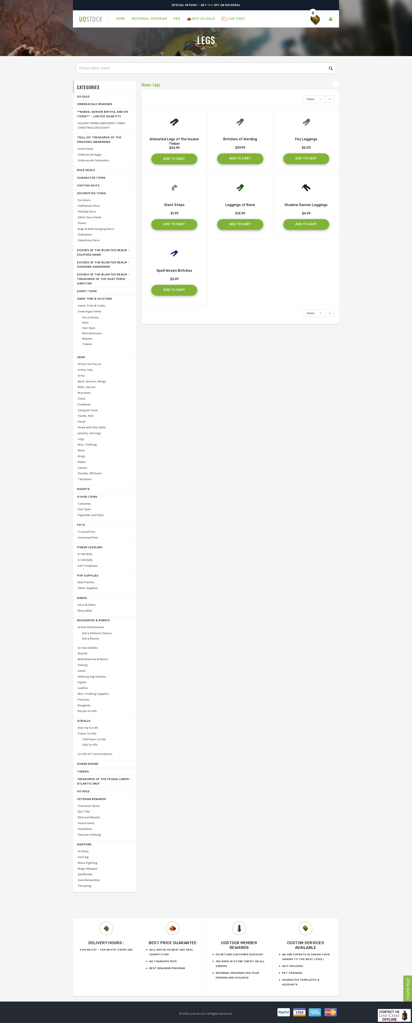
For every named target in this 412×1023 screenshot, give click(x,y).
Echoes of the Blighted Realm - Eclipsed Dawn (103, 252)
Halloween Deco (89, 206)
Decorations (90, 317)
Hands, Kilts (86, 416)
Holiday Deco (87, 211)
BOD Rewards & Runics (93, 659)
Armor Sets (85, 370)
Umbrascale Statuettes (93, 160)
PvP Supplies (87, 575)
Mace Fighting (87, 863)
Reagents (84, 705)
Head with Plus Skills (92, 427)
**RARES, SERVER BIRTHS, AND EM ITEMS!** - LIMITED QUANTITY (102, 114)
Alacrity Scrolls (88, 728)
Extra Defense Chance (97, 633)
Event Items (85, 149)
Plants (82, 223)
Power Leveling (89, 547)
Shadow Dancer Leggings (306, 205)
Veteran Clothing (89, 835)
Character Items (91, 177)
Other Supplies (88, 588)
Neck (81, 450)
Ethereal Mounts (89, 817)
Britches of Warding (240, 139)
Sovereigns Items (89, 311)
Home (146, 84)
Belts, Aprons (86, 387)
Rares (82, 598)
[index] (90, 19)
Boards (82, 653)
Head (81, 421)
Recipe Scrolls (87, 711)
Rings (81, 456)
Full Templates (88, 566)
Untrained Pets (88, 537)
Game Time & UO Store (94, 298)
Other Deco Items (89, 217)
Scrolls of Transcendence (95, 754)
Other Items (87, 496)
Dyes (85, 322)
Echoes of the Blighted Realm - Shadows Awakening (103, 265)
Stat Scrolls (90, 745)
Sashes (82, 468)
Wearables (85, 610)
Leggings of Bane (240, 205)
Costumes (84, 503)
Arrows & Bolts (88, 648)
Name (311, 99)
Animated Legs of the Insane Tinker (174, 141)
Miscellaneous (92, 333)
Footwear (84, 404)
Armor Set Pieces (89, 364)
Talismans (85, 479)
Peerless (83, 699)
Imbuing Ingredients (92, 676)
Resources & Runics (93, 620)
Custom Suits (88, 185)
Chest (81, 398)
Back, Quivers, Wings (92, 381)
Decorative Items (91, 193)
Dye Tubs (84, 811)
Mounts (87, 338)
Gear (81, 357)
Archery (83, 851)
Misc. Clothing (87, 444)
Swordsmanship (89, 880)
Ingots (82, 682)
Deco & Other (87, 605)
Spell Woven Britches (174, 271)
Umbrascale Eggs (89, 154)
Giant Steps (174, 205)
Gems (81, 671)
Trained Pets (86, 532)
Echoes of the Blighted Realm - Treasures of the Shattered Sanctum (103, 279)
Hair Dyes (88, 328)
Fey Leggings (306, 139)
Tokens (87, 344)
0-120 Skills (85, 560)
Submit (330, 68)
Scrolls (84, 720)
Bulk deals (86, 170)
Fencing (83, 857)
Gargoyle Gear (88, 410)
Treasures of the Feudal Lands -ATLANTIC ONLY (104, 781)
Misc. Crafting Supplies (93, 694)
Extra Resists (90, 638)
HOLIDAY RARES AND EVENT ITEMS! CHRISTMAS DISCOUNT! (101, 125)
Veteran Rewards (91, 799)
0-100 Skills (85, 554)
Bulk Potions (86, 582)
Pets (81, 525)
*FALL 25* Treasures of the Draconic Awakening (99, 140)
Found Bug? (407, 988)
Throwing (84, 886)
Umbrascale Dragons (94, 104)
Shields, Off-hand (89, 473)
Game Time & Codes (91, 305)
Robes (82, 462)
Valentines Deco (89, 240)
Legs (156, 84)
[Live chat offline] (394, 1015)
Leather (83, 688)
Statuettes (85, 234)
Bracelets (84, 393)
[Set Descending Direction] (329, 99)
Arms (81, 375)
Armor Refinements (91, 627)
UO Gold (83, 96)
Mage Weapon (87, 868)
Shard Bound (87, 763)
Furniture (84, 200)
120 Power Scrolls (94, 739)
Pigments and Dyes (91, 515)
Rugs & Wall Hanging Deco (96, 229)
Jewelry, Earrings (89, 433)
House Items (86, 823)
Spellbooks (85, 874)
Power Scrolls (87, 733)
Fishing (83, 665)
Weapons (84, 844)
